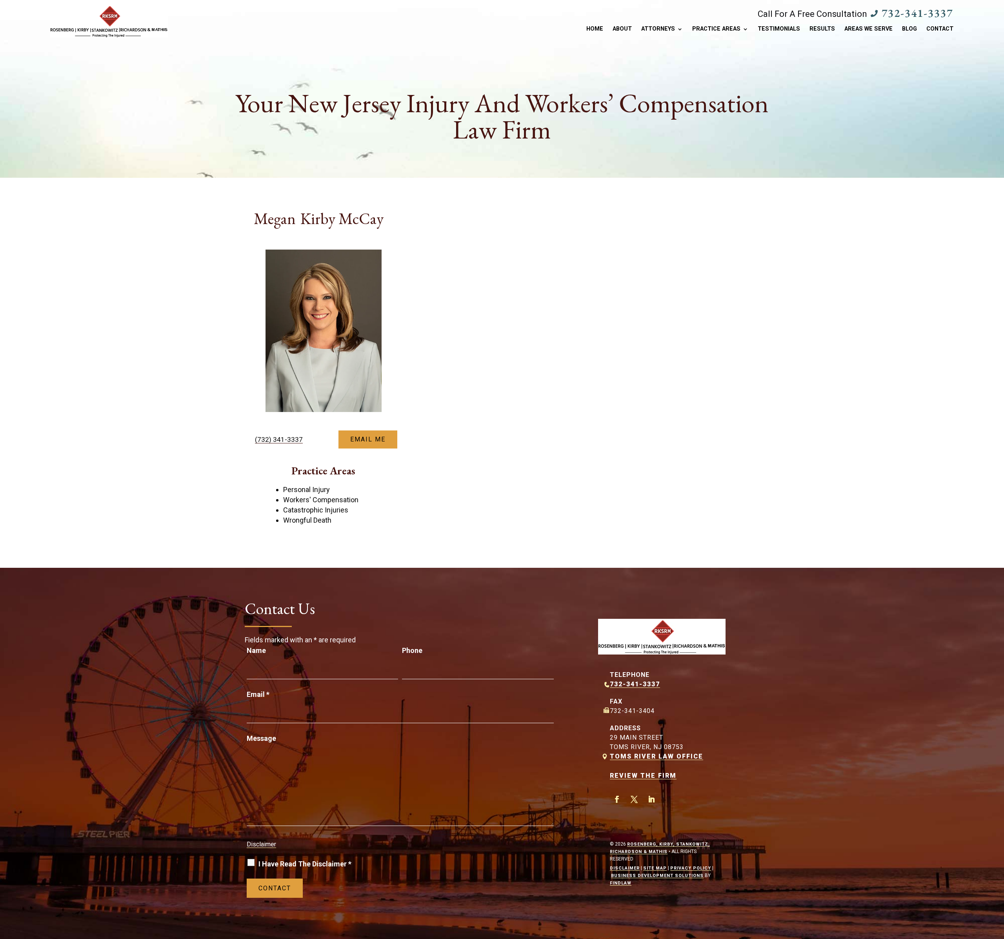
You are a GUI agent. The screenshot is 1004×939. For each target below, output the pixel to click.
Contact (939, 29)
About (622, 29)
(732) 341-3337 (279, 439)
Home (594, 29)
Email (258, 694)
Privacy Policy (690, 868)
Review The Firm (643, 775)
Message (261, 738)
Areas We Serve (868, 29)
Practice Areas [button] (716, 29)
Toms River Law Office (656, 756)
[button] (996, 882)
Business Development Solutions (657, 875)
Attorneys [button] (658, 29)
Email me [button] (368, 439)
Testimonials (779, 29)
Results (822, 29)
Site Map (655, 868)
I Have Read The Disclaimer (304, 864)
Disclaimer (261, 844)
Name (256, 650)
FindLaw (620, 883)
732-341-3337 (917, 13)
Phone (412, 650)
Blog (909, 29)
